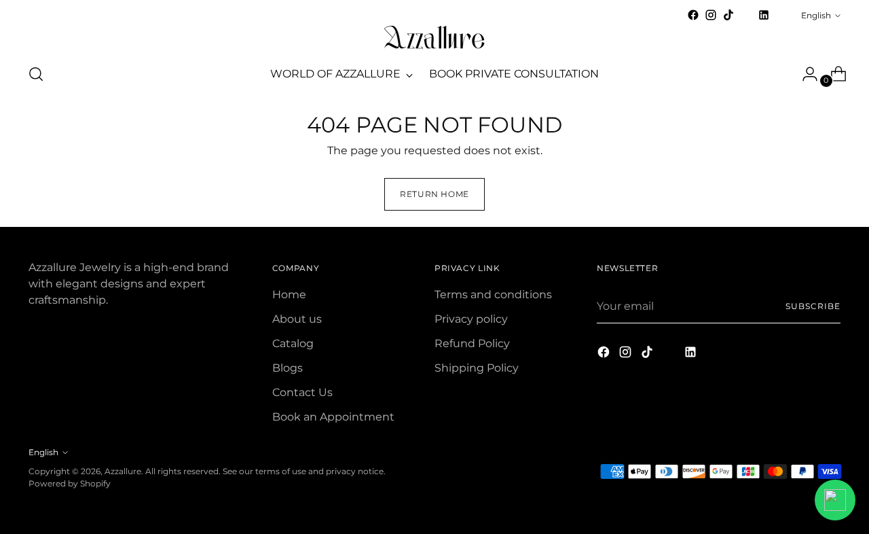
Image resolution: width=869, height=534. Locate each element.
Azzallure (123, 471)
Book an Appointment (333, 416)
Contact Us (302, 392)
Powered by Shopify (70, 483)
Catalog (293, 343)
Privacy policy (471, 319)
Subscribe (812, 306)
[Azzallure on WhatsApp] (781, 15)
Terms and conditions (493, 294)
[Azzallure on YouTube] (746, 19)
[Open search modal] (36, 74)
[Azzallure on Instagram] (711, 15)
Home (289, 294)
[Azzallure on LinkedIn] (764, 15)
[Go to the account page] (804, 74)
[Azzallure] (434, 37)
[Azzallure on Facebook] (693, 15)
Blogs (287, 367)
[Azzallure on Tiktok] (728, 15)
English (816, 15)
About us (297, 319)
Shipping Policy (476, 367)
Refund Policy (472, 343)
